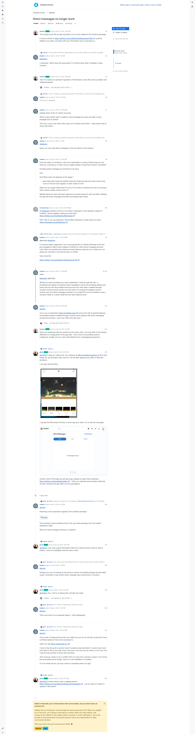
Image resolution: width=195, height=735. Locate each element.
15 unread (118, 63)
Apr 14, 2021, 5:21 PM (58, 159)
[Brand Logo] (36, 4)
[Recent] (2, 6)
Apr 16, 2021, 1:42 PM (63, 329)
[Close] (104, 703)
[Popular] (2, 14)
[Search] (2, 22)
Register (38, 728)
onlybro (42, 56)
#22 (106, 678)
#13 (106, 306)
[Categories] (2, 2)
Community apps (137, 5)
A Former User (44, 208)
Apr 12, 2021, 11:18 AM (58, 56)
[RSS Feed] (75, 23)
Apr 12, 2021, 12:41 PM (58, 110)
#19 (106, 590)
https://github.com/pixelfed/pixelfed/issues (56, 216)
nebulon (42, 31)
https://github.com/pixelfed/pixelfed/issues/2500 (73, 38)
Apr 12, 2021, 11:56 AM (63, 76)
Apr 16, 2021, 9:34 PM (61, 352)
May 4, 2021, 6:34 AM (61, 590)
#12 (106, 271)
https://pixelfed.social (67, 313)
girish (41, 352)
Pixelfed (35, 23)
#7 (106, 110)
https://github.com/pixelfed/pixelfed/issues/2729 (58, 260)
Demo (147, 5)
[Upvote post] (102, 46)
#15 (106, 352)
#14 (106, 329)
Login (45, 728)
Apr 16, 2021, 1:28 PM (58, 306)
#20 (106, 608)
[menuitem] (192, 2)
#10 (106, 208)
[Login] (192, 2)
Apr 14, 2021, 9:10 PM (62, 208)
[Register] (192, 6)
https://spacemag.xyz (59, 644)
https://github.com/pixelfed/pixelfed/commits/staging (60, 684)
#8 (106, 141)
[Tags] (2, 10)
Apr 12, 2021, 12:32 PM (58, 97)
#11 (106, 237)
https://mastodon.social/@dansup (52, 222)
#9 (106, 159)
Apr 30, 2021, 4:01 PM (58, 565)
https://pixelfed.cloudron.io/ (88, 355)
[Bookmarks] (2, 18)
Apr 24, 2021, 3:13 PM (58, 504)
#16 (106, 504)
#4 (106, 56)
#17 (106, 545)
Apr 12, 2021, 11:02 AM (63, 31)
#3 (106, 31)
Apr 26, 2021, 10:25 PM (62, 545)
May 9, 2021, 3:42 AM (58, 630)
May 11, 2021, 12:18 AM (62, 678)
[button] (2, 728)
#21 (106, 630)
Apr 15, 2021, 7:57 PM (58, 271)
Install (159, 5)
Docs (153, 5)
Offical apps (124, 5)
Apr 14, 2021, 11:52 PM (58, 237)
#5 (106, 76)
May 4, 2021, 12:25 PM (58, 608)
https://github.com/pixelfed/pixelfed (53, 481)
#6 (106, 97)
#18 (106, 565)
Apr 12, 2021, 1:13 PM (57, 141)
